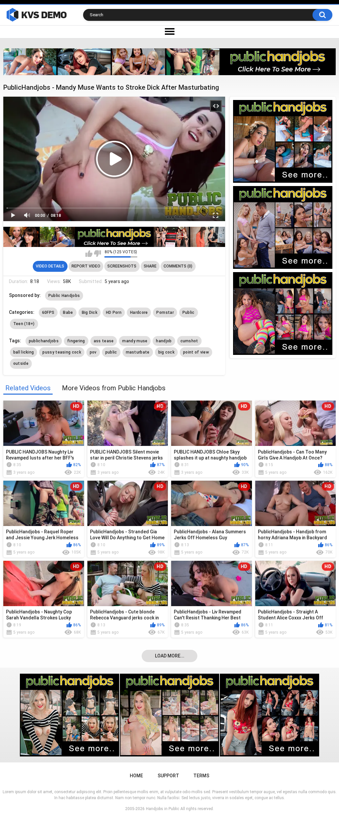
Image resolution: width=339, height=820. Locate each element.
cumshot (189, 341)
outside (20, 363)
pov (93, 352)
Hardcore (139, 312)
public (111, 352)
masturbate (138, 352)
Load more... (169, 655)
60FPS (48, 312)
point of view (196, 352)
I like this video (88, 253)
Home (136, 775)
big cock (166, 352)
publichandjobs (44, 341)
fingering (76, 341)
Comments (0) (178, 266)
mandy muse (134, 341)
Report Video (86, 266)
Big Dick (89, 312)
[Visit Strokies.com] (169, 61)
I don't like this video (97, 253)
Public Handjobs (64, 295)
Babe (68, 312)
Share (150, 266)
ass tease (104, 341)
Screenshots (121, 266)
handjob (163, 341)
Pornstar (164, 312)
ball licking (23, 352)
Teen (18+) (24, 323)
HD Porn (113, 312)
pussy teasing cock (61, 352)
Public (188, 312)
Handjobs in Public (162, 808)
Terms (201, 775)
